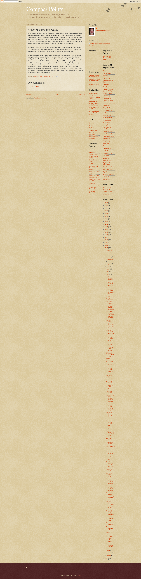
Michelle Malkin (107, 117)
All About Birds (93, 101)
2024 (106, 205)
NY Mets (91, 123)
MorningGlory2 (107, 122)
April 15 (108, 358)
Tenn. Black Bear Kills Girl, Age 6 (109, 363)
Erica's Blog (106, 95)
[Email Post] (56, 76)
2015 (106, 224)
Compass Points (44, 9)
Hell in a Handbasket (109, 103)
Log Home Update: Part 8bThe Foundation (110, 481)
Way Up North (107, 179)
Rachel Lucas (107, 151)
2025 (106, 203)
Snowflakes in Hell (108, 167)
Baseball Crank (107, 84)
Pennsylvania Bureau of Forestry (94, 184)
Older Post (81, 94)
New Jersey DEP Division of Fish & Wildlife (94, 168)
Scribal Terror (106, 158)
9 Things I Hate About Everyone (110, 354)
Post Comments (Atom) (40, 98)
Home (56, 94)
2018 (106, 216)
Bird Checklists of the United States (94, 108)
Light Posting (109, 296)
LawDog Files (107, 113)
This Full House (107, 169)
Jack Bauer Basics (109, 519)
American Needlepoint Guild (94, 83)
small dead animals (108, 194)
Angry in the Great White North (108, 188)
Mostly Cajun (106, 125)
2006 (106, 248)
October (109, 257)
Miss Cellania (107, 120)
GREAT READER (108, 100)
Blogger (79, 575)
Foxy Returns (110, 299)
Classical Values (107, 93)
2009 (106, 240)
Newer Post (30, 94)
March (108, 550)
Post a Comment (35, 86)
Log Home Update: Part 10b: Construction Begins (110, 415)
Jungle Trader (107, 108)
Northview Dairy (107, 131)
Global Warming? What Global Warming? (110, 464)
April (108, 274)
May (108, 271)
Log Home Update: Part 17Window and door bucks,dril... (110, 305)
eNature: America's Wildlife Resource (94, 104)
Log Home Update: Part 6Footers (109, 539)
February (109, 553)
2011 (106, 234)
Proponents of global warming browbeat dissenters (110, 398)
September (110, 259)
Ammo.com (92, 152)
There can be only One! (109, 523)
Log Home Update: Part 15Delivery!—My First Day (110, 324)
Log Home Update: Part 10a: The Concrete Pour (109, 424)
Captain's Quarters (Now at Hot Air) (108, 90)
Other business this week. (109, 278)
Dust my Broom (107, 191)
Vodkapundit (106, 176)
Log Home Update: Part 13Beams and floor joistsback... (110, 346)
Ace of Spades (107, 73)
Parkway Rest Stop (108, 136)
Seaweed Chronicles (108, 160)
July (108, 266)
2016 (106, 221)
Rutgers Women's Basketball (94, 137)
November (109, 253)
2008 (106, 242)
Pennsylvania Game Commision (94, 180)
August (109, 263)
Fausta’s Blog (107, 98)
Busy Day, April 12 (109, 438)
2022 (106, 211)
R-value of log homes (110, 533)
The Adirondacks (93, 164)
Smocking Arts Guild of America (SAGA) (94, 75)
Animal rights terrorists (109, 443)
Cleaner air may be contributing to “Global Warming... (110, 496)
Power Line (106, 146)
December (110, 250)
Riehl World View (108, 153)
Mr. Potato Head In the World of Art (110, 332)
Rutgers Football (93, 130)
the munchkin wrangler (107, 128)
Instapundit (106, 105)
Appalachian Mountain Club (93, 188)
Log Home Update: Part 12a (109, 377)
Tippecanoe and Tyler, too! (109, 528)
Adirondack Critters (109, 391)
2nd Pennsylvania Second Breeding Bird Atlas (94, 113)
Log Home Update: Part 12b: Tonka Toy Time (109, 370)
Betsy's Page (106, 87)
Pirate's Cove (106, 141)
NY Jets (91, 125)
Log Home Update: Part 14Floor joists (110, 338)
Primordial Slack (107, 148)
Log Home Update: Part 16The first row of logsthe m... (110, 314)
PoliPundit (106, 143)
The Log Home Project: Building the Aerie (108, 58)
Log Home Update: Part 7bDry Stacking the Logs (110, 504)
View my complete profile (103, 30)
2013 (106, 229)
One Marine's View (108, 133)
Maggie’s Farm (107, 115)
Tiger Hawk (106, 172)
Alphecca (105, 75)
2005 (106, 559)
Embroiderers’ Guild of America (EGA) (94, 79)
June (108, 269)
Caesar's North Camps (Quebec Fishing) (93, 156)
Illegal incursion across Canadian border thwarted (109, 455)
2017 (106, 219)
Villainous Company (108, 174)
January (109, 555)
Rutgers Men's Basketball (93, 133)
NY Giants (91, 128)
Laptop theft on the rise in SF (110, 448)
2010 (106, 237)
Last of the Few (107, 110)
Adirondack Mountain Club (93, 192)
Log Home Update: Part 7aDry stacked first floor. (110, 513)
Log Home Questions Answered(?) (110, 545)
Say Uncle (106, 155)
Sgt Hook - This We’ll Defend (107, 163)
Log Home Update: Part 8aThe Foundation (110, 488)
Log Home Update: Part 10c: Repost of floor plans (109, 406)
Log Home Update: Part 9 (109, 474)
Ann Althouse (106, 78)
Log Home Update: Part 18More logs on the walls (110, 290)
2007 (106, 245)
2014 (106, 227)
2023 (106, 208)
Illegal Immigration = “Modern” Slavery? (110, 433)
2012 (106, 232)
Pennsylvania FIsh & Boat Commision (94, 176)
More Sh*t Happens (109, 469)
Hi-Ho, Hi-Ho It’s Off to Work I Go (109, 283)
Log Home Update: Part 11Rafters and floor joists (109, 384)
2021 (106, 213)
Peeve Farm (106, 138)
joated (99, 28)
